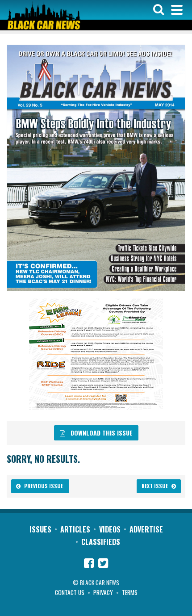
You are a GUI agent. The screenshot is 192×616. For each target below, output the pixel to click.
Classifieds (100, 541)
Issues (40, 529)
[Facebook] (89, 564)
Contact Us (69, 592)
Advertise (146, 529)
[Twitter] (103, 564)
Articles (75, 529)
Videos (110, 529)
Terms (130, 592)
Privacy (103, 592)
